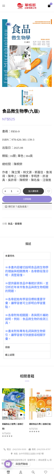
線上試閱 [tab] (9, 355)
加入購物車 (33, 191)
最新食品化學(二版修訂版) (40, 424)
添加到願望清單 (48, 191)
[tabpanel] (27, 301)
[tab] (28, 243)
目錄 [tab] (7, 347)
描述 (28, 243)
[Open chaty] (8, 464)
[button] (49, 5)
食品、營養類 (15, 224)
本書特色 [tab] (9, 256)
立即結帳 (27, 199)
